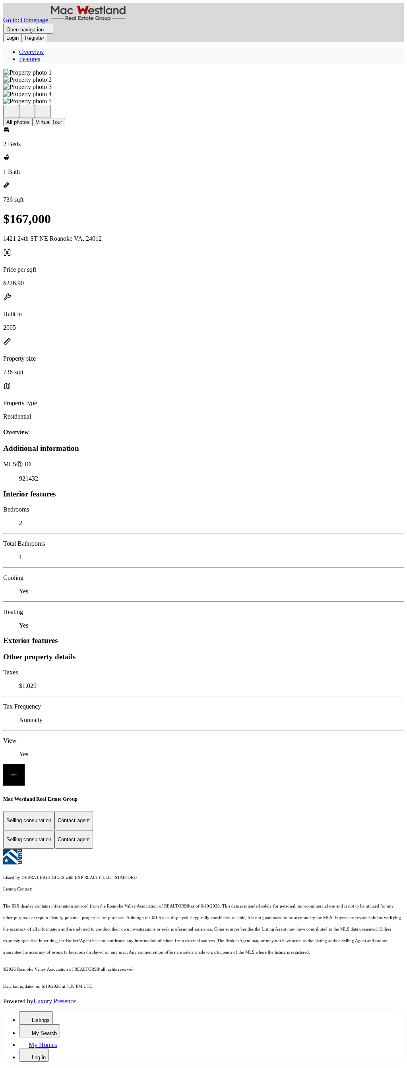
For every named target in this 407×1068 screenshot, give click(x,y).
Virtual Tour (49, 122)
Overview (31, 51)
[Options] (11, 111)
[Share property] (43, 111)
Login (12, 38)
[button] (203, 72)
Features (29, 59)
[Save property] (27, 111)
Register (34, 38)
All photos (17, 122)
